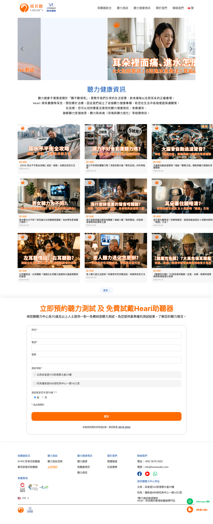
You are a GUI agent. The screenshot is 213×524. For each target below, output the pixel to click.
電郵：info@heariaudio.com (152, 467)
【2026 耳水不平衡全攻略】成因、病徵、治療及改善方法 (47, 165)
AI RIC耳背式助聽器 (29, 461)
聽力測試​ (53, 455)
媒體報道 (112, 461)
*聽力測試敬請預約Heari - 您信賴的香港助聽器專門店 (156, 499)
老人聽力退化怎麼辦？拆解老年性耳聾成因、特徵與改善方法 (115, 274)
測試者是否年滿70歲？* (44, 392)
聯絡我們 (178, 8)
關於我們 (161, 8)
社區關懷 (112, 467)
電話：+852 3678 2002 (150, 461)
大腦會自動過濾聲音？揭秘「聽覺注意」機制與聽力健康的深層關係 (182, 166)
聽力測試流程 (55, 461)
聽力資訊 (82, 472)
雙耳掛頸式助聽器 (28, 467)
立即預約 (53, 467)
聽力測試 (122, 8)
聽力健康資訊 (142, 8)
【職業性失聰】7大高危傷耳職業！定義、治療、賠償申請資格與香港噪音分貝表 (182, 275)
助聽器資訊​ (83, 467)
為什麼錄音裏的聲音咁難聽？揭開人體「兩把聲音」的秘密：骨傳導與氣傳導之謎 (115, 221)
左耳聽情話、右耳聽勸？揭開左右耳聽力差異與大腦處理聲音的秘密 (48, 275)
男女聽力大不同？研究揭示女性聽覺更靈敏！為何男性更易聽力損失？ (48, 221)
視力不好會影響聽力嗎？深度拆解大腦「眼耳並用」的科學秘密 (115, 166)
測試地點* (36, 368)
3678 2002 (124, 427)
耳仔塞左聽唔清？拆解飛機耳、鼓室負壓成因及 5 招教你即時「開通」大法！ (183, 221)
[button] (22, 49)
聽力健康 (82, 461)
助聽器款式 (104, 8)
